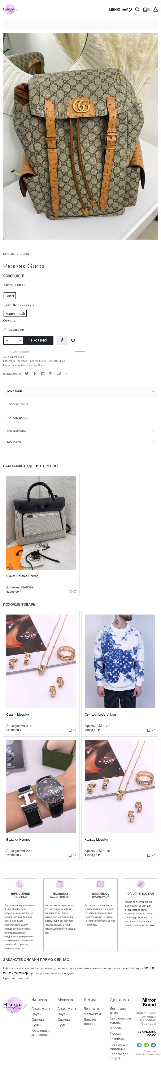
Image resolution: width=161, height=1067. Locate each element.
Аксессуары (40, 1008)
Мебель (116, 1027)
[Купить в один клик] (62, 340)
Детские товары (90, 1021)
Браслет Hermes (18, 839)
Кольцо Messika (96, 839)
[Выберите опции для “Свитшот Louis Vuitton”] (148, 730)
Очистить (9, 320)
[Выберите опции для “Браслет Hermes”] (70, 855)
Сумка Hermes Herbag (22, 576)
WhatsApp (21, 973)
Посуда (115, 1033)
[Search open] (137, 9)
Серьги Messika (17, 714)
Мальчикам (92, 1014)
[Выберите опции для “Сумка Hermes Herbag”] (70, 592)
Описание (14, 391)
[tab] (80, 391)
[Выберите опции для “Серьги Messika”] (70, 730)
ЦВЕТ (7, 305)
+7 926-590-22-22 (147, 1033)
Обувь (36, 1014)
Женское (22, 361)
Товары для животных (119, 1046)
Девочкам (91, 1008)
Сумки (43, 361)
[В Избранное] (73, 340)
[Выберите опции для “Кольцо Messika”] (148, 855)
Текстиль (117, 1038)
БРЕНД (8, 285)
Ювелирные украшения (40, 1032)
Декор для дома (118, 1010)
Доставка (14, 441)
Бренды (9, 254)
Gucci (25, 254)
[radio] (10, 296)
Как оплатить (16, 431)
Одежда (37, 1019)
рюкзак (16, 365)
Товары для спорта (119, 1055)
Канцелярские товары (120, 1020)
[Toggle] (18, 418)
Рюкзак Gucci (36, 365)
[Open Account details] (155, 9)
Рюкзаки (53, 361)
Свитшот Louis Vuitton (100, 714)
